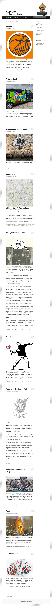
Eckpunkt (27, 120)
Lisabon (24, 167)
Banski (23, 381)
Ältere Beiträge (9, 596)
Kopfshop (16, 17)
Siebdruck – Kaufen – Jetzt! (16, 389)
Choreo (23, 503)
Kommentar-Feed (40, 43)
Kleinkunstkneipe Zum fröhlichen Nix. (13, 221)
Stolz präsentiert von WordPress (26, 601)
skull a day (39, 24)
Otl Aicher (20, 269)
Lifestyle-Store (20, 122)
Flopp (8, 511)
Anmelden (39, 40)
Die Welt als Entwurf (26, 329)
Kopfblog (25, 17)
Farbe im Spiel (11, 79)
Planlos (13, 71)
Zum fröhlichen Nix (18, 225)
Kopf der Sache (40, 23)
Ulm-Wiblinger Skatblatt (27, 578)
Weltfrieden (10, 337)
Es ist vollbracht (12, 554)
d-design (23, 120)
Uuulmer (9, 26)
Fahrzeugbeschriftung (13, 122)
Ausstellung (10, 174)
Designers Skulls (9, 17)
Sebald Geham (8, 462)
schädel (23, 71)
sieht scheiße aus (29, 546)
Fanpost (13, 167)
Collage (28, 224)
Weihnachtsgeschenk (23, 462)
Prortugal (27, 167)
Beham (23, 461)
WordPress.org (40, 44)
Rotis (13, 330)
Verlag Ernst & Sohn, (24, 289)
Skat (20, 17)
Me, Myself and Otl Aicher (15, 233)
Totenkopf (27, 71)
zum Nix (23, 225)
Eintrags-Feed (40, 41)
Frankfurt (27, 503)
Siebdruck (13, 462)
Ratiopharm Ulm (21, 59)
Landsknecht (27, 461)
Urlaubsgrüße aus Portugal (16, 129)
